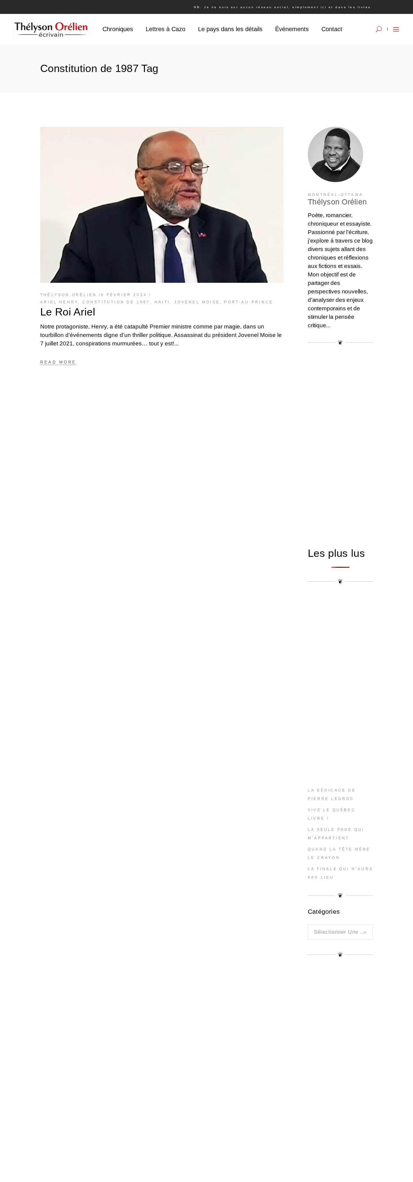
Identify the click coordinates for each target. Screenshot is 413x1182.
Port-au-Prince (248, 302)
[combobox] (340, 931)
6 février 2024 (124, 295)
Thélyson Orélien (68, 295)
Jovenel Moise (197, 302)
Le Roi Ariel (67, 312)
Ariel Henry (59, 302)
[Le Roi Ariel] (162, 205)
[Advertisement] (340, 446)
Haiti (162, 302)
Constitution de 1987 (116, 302)
